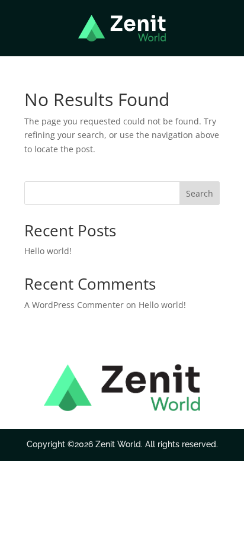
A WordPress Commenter (74, 304)
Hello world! (48, 250)
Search (199, 193)
